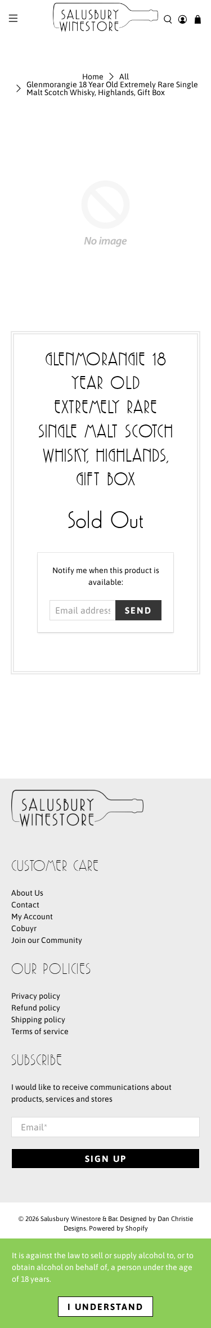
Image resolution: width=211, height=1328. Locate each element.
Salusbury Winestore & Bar (79, 1218)
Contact (25, 904)
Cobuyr (24, 928)
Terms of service (40, 1031)
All (124, 77)
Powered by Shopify (118, 1228)
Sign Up (106, 1158)
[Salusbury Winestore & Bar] (106, 19)
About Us (27, 892)
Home (93, 77)
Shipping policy (38, 1019)
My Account (32, 916)
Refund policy (35, 1007)
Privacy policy (35, 995)
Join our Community (46, 940)
